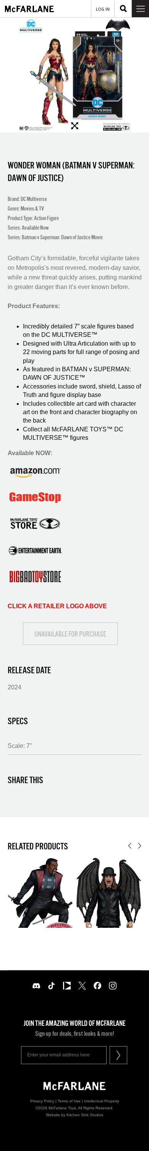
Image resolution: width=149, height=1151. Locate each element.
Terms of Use (69, 1101)
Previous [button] (130, 846)
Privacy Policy (42, 1101)
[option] (74, 75)
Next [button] (140, 846)
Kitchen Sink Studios (84, 1115)
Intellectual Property (101, 1101)
